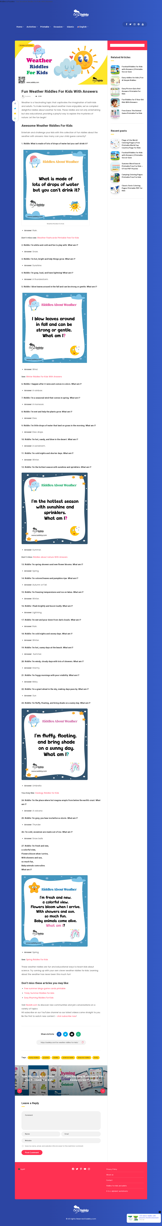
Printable (44, 27)
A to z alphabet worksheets (117, 1191)
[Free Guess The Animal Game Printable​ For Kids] (115, 113)
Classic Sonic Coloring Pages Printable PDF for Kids (132, 188)
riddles (55, 1058)
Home (19, 27)
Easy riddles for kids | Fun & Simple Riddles (132, 79)
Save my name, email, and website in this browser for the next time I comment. (54, 1146)
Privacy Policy (111, 1169)
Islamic (70, 27)
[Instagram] (134, 24)
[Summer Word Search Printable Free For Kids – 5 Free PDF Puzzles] (115, 166)
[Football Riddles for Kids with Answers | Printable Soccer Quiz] (115, 69)
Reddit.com (31, 1005)
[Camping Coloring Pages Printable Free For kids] (115, 177)
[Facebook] (126, 24)
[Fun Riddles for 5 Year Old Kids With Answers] (115, 102)
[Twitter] (130, 24)
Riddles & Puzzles (7, 1)
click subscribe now (66, 1016)
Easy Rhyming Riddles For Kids (39, 997)
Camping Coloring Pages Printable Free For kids (132, 176)
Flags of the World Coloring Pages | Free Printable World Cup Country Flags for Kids (131, 143)
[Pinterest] (139, 24)
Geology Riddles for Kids (47, 793)
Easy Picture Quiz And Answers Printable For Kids (131, 91)
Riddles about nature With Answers (50, 557)
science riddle (68, 1058)
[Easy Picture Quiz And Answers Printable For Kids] (115, 91)
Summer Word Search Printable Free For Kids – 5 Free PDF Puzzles (132, 166)
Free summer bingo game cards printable (44, 988)
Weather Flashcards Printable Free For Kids (58, 237)
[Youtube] (143, 24)
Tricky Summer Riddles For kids (39, 993)
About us (109, 1174)
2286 (40, 96)
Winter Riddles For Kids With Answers (44, 376)
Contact (109, 1180)
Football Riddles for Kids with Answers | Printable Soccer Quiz (132, 69)
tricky (96, 1058)
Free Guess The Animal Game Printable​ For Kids (132, 112)
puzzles (46, 1058)
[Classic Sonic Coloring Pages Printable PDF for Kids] (115, 188)
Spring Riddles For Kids (37, 959)
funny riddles (34, 1058)
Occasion (58, 27)
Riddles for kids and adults (116, 1185)
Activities (31, 27)
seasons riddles (84, 1058)
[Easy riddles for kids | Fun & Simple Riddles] (115, 80)
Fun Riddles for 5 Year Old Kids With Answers (133, 101)
